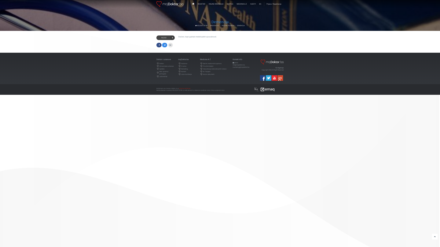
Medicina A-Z (242, 4)
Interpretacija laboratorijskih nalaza (214, 69)
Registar (201, 4)
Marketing (184, 69)
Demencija (241, 25)
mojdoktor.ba (202, 25)
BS (260, 4)
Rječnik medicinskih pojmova (212, 63)
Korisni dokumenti (208, 74)
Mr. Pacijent (206, 71)
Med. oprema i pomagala (164, 73)
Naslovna (184, 63)
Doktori (161, 63)
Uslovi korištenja (186, 74)
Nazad (163, 38)
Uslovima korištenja (184, 88)
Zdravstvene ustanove (166, 66)
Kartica (230, 4)
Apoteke (161, 69)
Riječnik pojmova (228, 25)
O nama (183, 66)
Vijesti (253, 4)
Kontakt (183, 71)
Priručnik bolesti (208, 66)
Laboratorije (163, 76)
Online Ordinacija (216, 4)
